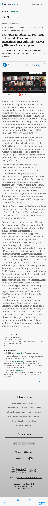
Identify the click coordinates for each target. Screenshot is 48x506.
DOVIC (39, 408)
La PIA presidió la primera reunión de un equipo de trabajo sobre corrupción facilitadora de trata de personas (22, 374)
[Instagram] (29, 443)
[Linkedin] (33, 443)
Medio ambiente (27, 412)
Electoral (10, 412)
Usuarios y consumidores (27, 421)
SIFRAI (14, 421)
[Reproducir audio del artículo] (5, 65)
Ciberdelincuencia (29, 403)
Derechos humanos (28, 408)
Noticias (38, 412)
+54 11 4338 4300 (24, 488)
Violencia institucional (24, 425)
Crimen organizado (13, 408)
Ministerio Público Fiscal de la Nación (29, 478)
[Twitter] (19, 443)
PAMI (9, 416)
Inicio (6, 11)
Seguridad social (34, 416)
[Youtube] (24, 443)
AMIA (14, 403)
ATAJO (19, 403)
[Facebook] (15, 443)
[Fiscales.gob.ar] (16, 4)
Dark (30, 459)
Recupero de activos (20, 416)
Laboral (18, 412)
